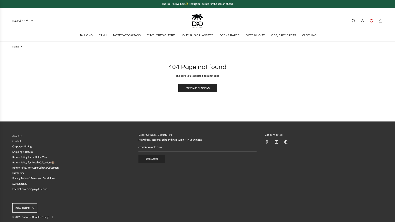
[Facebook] (266, 142)
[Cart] (380, 20)
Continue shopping (198, 88)
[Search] (353, 20)
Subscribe (152, 158)
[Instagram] (276, 142)
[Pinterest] (286, 142)
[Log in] (362, 20)
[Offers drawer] (371, 20)
